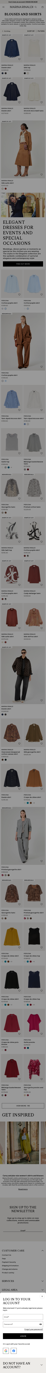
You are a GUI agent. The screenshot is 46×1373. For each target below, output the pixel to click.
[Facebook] (14, 1351)
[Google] (6, 1351)
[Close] (42, 1296)
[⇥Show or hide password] (40, 1324)
